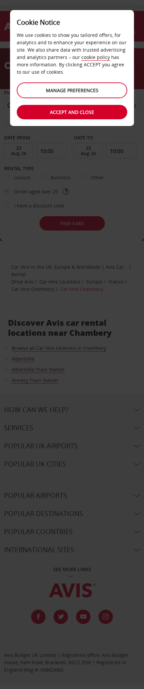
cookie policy (95, 57)
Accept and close (72, 112)
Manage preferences (72, 90)
